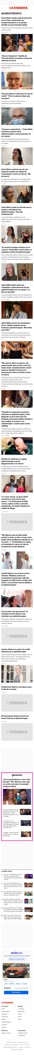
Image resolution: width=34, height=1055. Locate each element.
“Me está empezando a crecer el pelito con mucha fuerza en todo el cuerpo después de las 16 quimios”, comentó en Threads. (16, 335)
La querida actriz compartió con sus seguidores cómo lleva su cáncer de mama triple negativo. (15, 219)
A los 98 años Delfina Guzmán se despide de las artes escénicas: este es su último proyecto (13, 893)
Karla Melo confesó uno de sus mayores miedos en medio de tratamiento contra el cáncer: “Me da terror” (16, 172)
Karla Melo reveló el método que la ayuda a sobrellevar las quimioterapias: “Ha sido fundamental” (16, 210)
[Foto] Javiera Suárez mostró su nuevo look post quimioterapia (15, 717)
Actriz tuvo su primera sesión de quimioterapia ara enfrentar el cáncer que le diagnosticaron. (16, 65)
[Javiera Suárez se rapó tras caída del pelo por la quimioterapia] (17, 674)
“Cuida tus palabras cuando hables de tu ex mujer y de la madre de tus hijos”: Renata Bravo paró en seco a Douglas (11, 813)
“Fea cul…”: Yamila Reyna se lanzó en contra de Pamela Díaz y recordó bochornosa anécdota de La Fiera (13, 877)
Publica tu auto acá (16, 959)
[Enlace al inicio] (17, 775)
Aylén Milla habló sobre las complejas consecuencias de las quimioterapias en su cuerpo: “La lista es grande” (15, 288)
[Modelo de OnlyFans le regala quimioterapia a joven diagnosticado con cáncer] (17, 484)
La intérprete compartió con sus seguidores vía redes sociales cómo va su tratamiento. (16, 180)
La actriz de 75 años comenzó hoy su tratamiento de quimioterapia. (13, 102)
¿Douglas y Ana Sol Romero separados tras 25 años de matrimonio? (11, 834)
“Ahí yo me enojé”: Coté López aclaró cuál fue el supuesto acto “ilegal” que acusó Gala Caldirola (13, 917)
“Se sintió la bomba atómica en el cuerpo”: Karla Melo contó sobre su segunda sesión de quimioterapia (16, 249)
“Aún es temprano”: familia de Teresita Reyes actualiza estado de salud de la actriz (16, 58)
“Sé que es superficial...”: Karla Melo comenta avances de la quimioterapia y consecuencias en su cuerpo (17, 132)
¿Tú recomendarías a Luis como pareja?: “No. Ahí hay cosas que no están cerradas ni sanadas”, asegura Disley (16, 783)
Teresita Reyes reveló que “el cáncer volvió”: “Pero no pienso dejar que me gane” (17, 96)
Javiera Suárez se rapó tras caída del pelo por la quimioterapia (15, 650)
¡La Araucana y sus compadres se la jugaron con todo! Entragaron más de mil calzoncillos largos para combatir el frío (11, 824)
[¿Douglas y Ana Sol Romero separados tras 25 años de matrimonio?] (26, 834)
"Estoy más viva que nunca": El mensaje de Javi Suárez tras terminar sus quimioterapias (14, 613)
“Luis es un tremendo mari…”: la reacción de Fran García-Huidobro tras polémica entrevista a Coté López (13, 885)
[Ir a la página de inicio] (18, 8)
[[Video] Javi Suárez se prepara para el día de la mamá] (17, 703)
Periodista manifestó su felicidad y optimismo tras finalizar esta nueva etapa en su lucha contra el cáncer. (16, 621)
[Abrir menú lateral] (2, 8)
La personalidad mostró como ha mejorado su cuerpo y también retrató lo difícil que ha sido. (16, 296)
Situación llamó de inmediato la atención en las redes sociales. (17, 29)
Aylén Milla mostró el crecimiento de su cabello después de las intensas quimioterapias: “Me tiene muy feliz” (16, 326)
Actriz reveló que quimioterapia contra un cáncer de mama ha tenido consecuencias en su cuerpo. (16, 141)
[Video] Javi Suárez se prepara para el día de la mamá (16, 688)
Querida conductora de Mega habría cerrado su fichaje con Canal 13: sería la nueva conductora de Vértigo (13, 901)
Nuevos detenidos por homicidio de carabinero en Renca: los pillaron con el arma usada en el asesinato (14, 909)
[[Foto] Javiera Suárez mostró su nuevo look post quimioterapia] (17, 732)
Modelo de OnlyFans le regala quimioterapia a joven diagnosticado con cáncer (14, 461)
